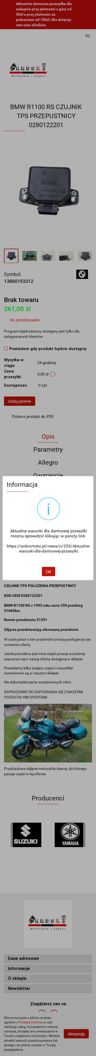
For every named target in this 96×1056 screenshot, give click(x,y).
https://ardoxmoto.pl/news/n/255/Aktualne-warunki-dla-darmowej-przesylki (48, 549)
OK (48, 571)
